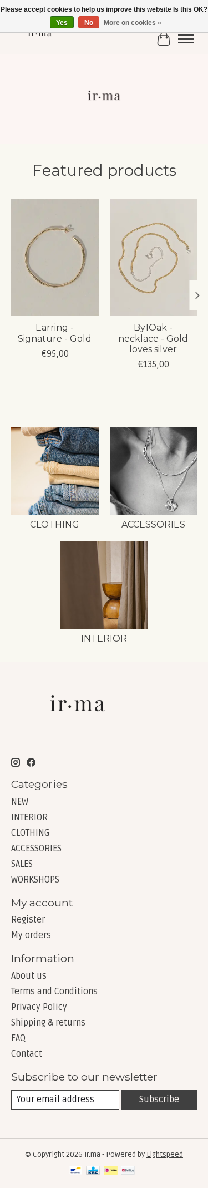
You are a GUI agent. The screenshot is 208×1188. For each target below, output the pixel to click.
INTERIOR (104, 638)
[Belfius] (128, 1171)
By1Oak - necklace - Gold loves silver (153, 338)
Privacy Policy (39, 1007)
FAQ (18, 1038)
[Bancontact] (76, 1171)
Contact (26, 1053)
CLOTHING (54, 524)
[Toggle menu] (186, 39)
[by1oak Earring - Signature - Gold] (55, 257)
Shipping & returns (48, 1022)
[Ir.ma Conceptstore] (40, 38)
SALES (22, 864)
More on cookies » (132, 23)
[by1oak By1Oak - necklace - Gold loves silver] (153, 257)
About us (29, 976)
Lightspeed (164, 1154)
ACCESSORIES (153, 524)
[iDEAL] (111, 1171)
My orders (31, 935)
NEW (19, 801)
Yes (62, 23)
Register (28, 919)
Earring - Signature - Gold (55, 332)
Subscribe (159, 1099)
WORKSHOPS (35, 879)
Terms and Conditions (54, 991)
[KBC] (93, 1171)
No (88, 23)
